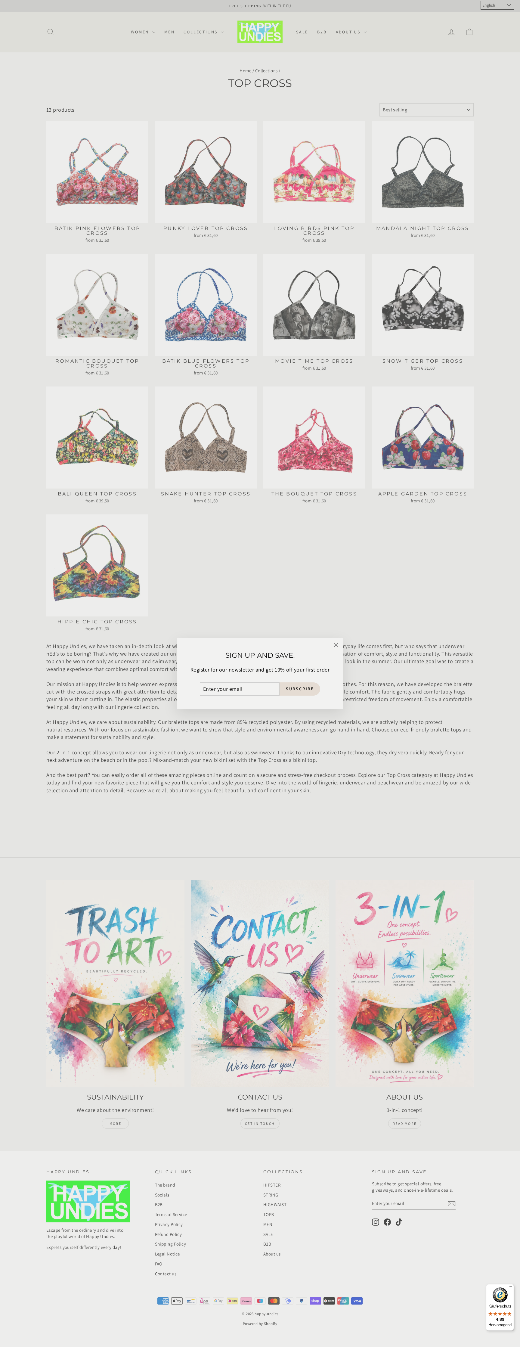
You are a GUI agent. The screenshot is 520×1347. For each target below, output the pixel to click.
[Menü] (510, 1287)
